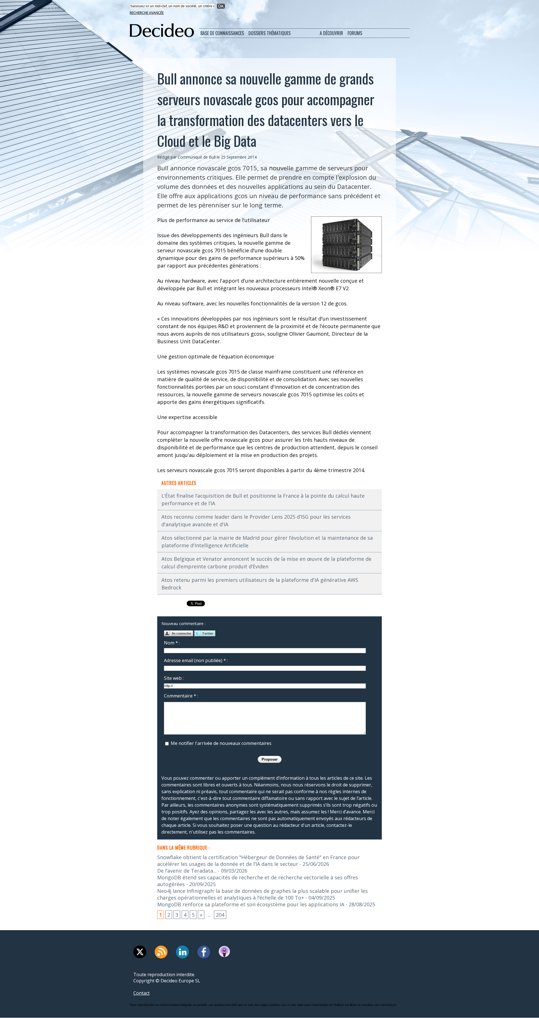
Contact (141, 993)
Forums (355, 33)
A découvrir (331, 33)
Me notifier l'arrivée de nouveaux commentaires (221, 743)
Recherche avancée (147, 12)
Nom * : (172, 643)
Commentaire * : (181, 696)
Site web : (174, 678)
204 (220, 914)
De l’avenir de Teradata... (186, 870)
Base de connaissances (222, 33)
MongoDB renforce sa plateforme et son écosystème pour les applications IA (250, 904)
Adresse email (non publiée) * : (196, 660)
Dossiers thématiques (269, 33)
